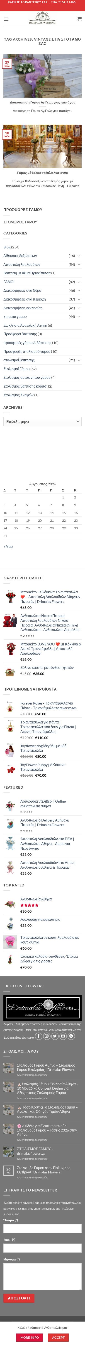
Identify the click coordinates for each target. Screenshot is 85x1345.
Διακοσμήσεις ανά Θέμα (22, 290)
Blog (6, 247)
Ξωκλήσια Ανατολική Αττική (25, 325)
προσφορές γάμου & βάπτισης (27, 342)
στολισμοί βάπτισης (19, 360)
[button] (6, 19)
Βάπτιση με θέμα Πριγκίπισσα (27, 273)
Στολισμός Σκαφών (18, 395)
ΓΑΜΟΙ (8, 282)
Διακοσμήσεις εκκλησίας (22, 308)
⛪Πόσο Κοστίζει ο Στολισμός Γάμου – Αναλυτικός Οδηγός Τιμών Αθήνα (47, 1109)
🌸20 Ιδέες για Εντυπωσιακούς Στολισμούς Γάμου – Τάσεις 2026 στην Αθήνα (47, 1130)
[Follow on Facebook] (38, 1036)
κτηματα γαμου (15, 316)
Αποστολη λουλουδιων (21, 264)
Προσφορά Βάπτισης (20, 334)
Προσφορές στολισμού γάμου (26, 351)
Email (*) (9, 1240)
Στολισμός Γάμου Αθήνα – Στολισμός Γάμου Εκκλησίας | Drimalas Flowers (46, 1067)
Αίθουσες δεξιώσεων (20, 255)
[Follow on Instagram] (47, 1036)
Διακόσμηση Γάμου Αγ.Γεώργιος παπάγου (42, 102)
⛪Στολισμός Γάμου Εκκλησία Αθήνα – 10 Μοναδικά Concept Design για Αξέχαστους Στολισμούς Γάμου (47, 1088)
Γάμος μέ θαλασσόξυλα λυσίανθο (42, 172)
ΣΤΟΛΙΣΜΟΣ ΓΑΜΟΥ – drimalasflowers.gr (35, 1151)
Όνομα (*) (10, 1220)
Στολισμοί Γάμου (16, 369)
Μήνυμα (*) (11, 1259)
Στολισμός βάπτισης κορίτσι (25, 386)
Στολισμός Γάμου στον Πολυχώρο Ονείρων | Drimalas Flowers (43, 1170)
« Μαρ (8, 546)
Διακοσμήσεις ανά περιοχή (24, 299)
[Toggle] (79, 255)
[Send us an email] (63, 1036)
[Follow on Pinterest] (71, 1036)
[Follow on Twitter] (55, 1036)
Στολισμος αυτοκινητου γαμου (27, 377)
